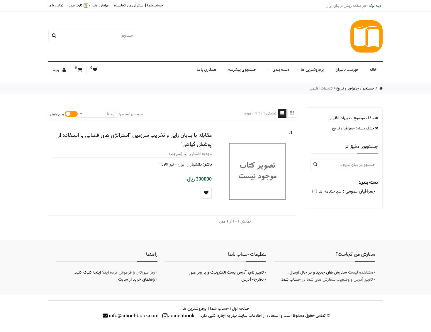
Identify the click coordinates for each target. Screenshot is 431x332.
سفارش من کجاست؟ (128, 5)
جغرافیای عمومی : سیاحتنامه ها (343, 191)
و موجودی (56, 114)
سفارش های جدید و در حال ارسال (318, 272)
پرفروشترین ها (312, 69)
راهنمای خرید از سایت (136, 279)
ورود (56, 70)
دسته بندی (280, 69)
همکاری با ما (206, 69)
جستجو (368, 88)
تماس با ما (55, 5)
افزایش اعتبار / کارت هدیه (88, 5)
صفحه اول (240, 308)
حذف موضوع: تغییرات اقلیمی (351, 118)
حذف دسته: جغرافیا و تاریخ (353, 128)
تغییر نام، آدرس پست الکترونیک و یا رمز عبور (226, 272)
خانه (373, 69)
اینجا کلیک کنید (88, 272)
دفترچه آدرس (252, 279)
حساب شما (155, 5)
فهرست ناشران (346, 69)
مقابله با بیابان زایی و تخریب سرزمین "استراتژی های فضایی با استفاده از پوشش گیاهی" (135, 140)
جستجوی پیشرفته (242, 69)
